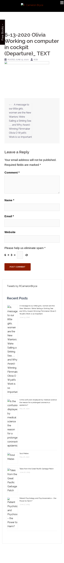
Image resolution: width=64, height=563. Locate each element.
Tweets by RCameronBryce (22, 286)
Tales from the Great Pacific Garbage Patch (36, 469)
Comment (11, 172)
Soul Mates (24, 453)
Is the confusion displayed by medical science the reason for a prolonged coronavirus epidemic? (38, 402)
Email (9, 216)
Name (9, 200)
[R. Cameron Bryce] (32, 5)
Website (9, 232)
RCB (36, 59)
